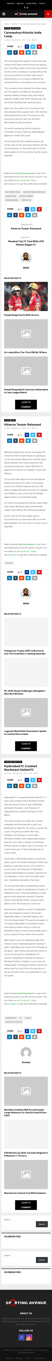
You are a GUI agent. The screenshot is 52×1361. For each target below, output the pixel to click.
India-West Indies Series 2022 (34, 192)
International (15, 28)
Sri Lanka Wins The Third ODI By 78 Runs (25, 352)
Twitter (33, 180)
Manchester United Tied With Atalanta (25, 1193)
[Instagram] (29, 1337)
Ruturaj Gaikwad (26, 196)
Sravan (9, 773)
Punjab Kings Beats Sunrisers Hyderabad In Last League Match (26, 391)
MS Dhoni (9, 563)
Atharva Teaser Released (26, 228)
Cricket (7, 28)
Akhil (8, 40)
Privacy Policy (31, 3)
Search (7, 1220)
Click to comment (26, 404)
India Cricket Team (13, 192)
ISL (13, 762)
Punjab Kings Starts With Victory (21, 315)
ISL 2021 (18, 762)
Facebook (24, 180)
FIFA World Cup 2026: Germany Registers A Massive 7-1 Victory (26, 1154)
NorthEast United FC (14, 1022)
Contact (42, 3)
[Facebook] (22, 1337)
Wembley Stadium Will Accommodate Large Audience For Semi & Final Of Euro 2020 (25, 1112)
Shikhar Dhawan (12, 200)
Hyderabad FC (11, 1018)
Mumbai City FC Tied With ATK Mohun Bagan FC (26, 243)
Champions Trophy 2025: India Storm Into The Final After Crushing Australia (25, 652)
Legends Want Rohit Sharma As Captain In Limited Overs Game (25, 732)
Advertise (10, 3)
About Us (20, 3)
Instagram (12, 184)
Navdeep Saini (11, 196)
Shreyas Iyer (26, 200)
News (13, 420)
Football (7, 762)
